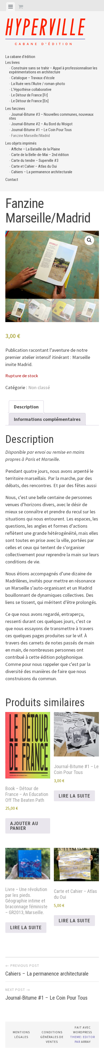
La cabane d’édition (20, 56)
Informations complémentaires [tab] (47, 419)
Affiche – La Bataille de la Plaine (35, 149)
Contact (11, 179)
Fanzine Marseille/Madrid (30, 135)
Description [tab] (26, 407)
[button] (89, 240)
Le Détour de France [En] (30, 101)
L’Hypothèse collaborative (31, 89)
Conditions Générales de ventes (51, 1037)
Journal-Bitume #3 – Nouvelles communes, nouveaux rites (51, 116)
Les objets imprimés (21, 143)
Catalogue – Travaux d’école (33, 77)
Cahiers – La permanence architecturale (41, 172)
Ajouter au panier (24, 826)
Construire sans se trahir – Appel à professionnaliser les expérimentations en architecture (53, 70)
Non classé (39, 387)
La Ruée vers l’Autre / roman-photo (38, 83)
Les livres (12, 62)
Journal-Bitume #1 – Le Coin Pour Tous (41, 129)
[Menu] (10, 6)
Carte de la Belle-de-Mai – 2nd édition (40, 154)
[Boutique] (20, 6)
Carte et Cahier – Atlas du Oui (34, 166)
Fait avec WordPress (82, 1029)
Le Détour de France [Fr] (29, 95)
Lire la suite (74, 796)
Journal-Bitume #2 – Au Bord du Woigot (42, 124)
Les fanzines (15, 108)
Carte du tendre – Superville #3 (34, 160)
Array (86, 1042)
